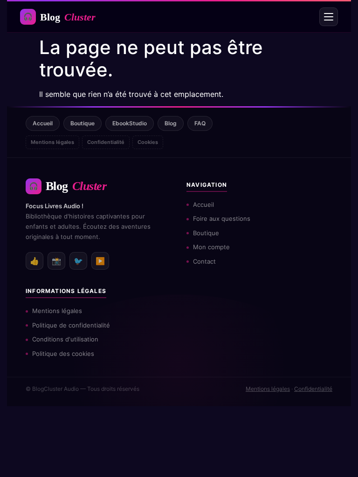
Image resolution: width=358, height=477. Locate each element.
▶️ (100, 261)
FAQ (200, 123)
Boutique (82, 123)
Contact (204, 261)
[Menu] (328, 16)
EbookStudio (129, 123)
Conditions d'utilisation (65, 339)
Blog (59, 17)
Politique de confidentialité (71, 325)
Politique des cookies (63, 353)
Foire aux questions (221, 218)
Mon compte (211, 247)
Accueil (43, 123)
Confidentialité (105, 142)
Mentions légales (52, 142)
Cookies (148, 142)
